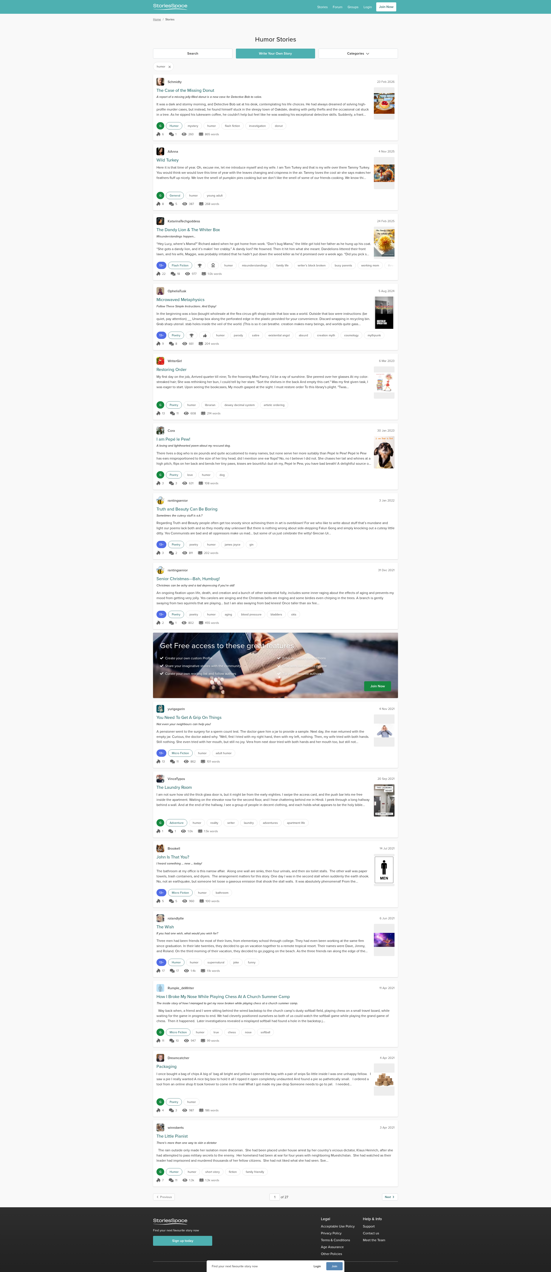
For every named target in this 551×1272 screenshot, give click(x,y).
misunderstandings (254, 265)
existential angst (279, 335)
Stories (322, 7)
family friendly (255, 1172)
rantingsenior (178, 500)
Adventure (177, 823)
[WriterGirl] (160, 361)
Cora (171, 430)
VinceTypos (176, 778)
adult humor (224, 753)
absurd (303, 335)
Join (334, 1266)
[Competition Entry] (200, 265)
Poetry (176, 335)
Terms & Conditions (335, 1240)
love (190, 475)
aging (228, 614)
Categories (355, 53)
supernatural (215, 962)
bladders (276, 614)
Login (317, 1266)
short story (212, 1172)
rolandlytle (176, 918)
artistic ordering (274, 405)
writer (231, 823)
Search (192, 53)
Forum (337, 7)
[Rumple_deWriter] (160, 988)
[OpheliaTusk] (160, 291)
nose (248, 1032)
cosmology (351, 335)
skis (293, 614)
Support (369, 1226)
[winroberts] (160, 1127)
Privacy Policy (331, 1233)
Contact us (371, 1233)
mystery (193, 126)
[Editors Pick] (213, 265)
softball (265, 1032)
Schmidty (175, 81)
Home (157, 19)
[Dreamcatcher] (160, 1058)
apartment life (296, 823)
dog (222, 475)
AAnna (173, 151)
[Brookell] (160, 848)
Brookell (174, 848)
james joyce (232, 544)
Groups (353, 7)
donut (279, 126)
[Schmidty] (160, 82)
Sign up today (182, 1240)
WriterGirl (175, 360)
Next (388, 1197)
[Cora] (160, 430)
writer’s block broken (312, 265)
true (216, 1032)
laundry (249, 823)
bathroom (222, 893)
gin (251, 544)
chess (232, 1032)
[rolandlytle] (160, 918)
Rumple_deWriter (181, 988)
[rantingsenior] (160, 500)
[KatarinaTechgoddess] (160, 221)
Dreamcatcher (178, 1057)
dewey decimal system (239, 405)
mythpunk (374, 335)
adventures (270, 823)
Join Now (386, 6)
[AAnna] (160, 151)
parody (238, 335)
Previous (166, 1197)
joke (236, 962)
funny (251, 962)
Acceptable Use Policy (338, 1226)
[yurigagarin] (160, 709)
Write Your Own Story (275, 53)
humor (211, 126)
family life (282, 265)
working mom (370, 265)
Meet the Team (374, 1240)
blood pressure (251, 614)
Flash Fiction (180, 265)
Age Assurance (332, 1246)
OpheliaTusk (177, 291)
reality (214, 823)
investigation (257, 126)
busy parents (343, 265)
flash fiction (232, 126)
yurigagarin (176, 708)
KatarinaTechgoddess (184, 221)
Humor (174, 126)
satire (255, 335)
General (175, 195)
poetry (193, 544)
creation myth (326, 335)
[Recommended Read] (205, 335)
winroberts (176, 1127)
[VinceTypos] (160, 779)
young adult (215, 195)
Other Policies (331, 1253)
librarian (210, 405)
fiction (233, 1172)
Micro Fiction (180, 753)
